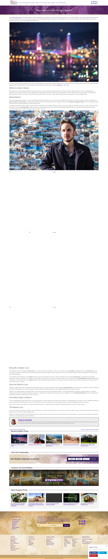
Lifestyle (30, 542)
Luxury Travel (46, 2)
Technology (31, 543)
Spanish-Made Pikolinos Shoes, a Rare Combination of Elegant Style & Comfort (36, 504)
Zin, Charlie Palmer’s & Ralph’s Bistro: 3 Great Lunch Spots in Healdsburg (18, 504)
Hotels (13, 525)
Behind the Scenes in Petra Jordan (71, 444)
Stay (57, 2)
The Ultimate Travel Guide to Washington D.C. (87, 504)
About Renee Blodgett (87, 539)
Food (41, 2)
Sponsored (13, 546)
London (66, 540)
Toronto (74, 546)
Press (11, 544)
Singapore (74, 541)
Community (13, 541)
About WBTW (13, 539)
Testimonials (66, 556)
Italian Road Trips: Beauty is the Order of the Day (88, 445)
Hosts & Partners (14, 543)
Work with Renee (86, 543)
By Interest (32, 2)
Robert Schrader (46, 13)
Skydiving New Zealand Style (35, 444)
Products (53, 2)
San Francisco (75, 539)
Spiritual (37, 2)
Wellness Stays (50, 544)
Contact (79, 556)
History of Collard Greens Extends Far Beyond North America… (70, 504)
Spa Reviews (49, 541)
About (20, 2)
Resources (61, 2)
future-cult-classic (16, 17)
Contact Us (13, 550)
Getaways (14, 524)
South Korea (59, 85)
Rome (65, 546)
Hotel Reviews (49, 539)
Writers (84, 540)
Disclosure (55, 556)
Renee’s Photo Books (87, 541)
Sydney (74, 543)
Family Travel (15, 521)
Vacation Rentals (50, 543)
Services (12, 547)
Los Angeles (67, 541)
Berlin (65, 539)
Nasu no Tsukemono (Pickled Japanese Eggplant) (52, 504)
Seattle (73, 540)
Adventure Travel (16, 519)
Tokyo (73, 544)
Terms (62, 556)
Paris (65, 544)
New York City (67, 543)
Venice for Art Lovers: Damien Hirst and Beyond (89, 429)
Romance (48, 540)
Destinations (25, 2)
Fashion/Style (31, 539)
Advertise (12, 540)
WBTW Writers (15, 527)
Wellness (14, 528)
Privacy (59, 556)
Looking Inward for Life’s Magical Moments (17, 429)
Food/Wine (14, 522)
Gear (29, 540)
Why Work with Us (14, 548)
